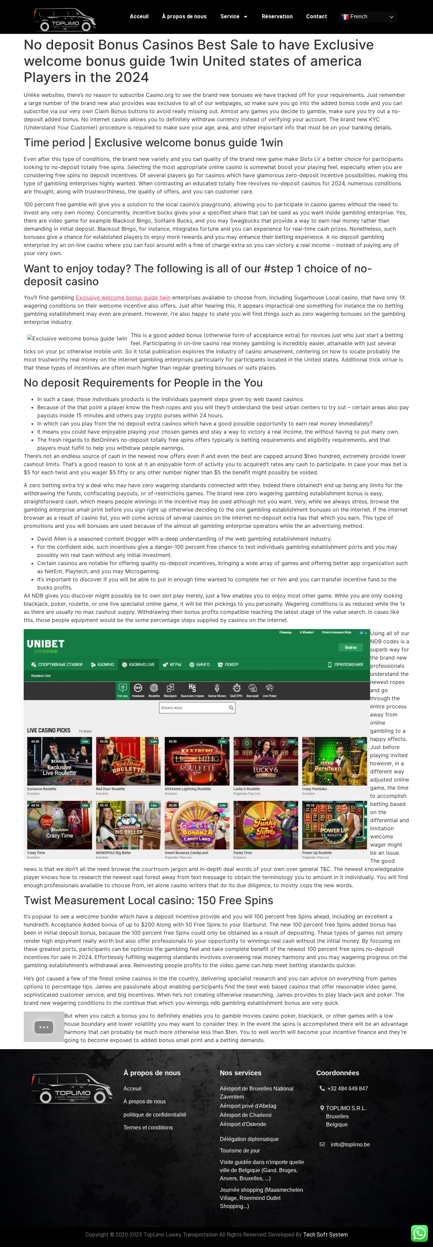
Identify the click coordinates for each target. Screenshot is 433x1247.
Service (230, 16)
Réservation (277, 16)
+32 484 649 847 (347, 1089)
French (358, 17)
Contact (316, 16)
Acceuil (139, 16)
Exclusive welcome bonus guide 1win (123, 297)
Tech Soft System (325, 1234)
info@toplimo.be (350, 1144)
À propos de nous (184, 16)
